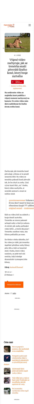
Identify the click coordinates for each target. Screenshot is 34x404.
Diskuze (10, 275)
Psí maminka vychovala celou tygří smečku (20, 391)
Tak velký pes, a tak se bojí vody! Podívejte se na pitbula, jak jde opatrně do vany (20, 381)
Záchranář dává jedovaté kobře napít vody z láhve (20, 371)
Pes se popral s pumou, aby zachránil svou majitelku (20, 349)
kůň (24, 86)
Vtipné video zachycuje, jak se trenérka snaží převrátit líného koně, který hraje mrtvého (17, 68)
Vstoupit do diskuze (14, 284)
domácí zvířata (16, 86)
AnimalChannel (16, 267)
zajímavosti (17, 88)
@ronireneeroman (17, 200)
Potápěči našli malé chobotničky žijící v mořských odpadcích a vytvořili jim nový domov (16, 360)
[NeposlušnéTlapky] (9, 27)
